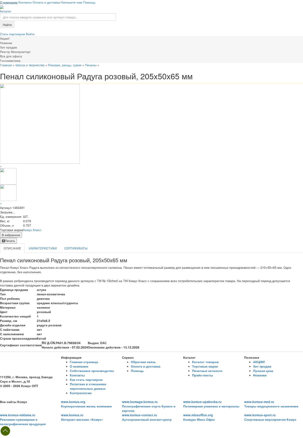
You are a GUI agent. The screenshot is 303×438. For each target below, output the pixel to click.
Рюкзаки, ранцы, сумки (64, 65)
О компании (9, 2)
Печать (10, 240)
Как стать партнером (86, 379)
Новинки (260, 375)
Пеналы (90, 65)
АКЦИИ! (259, 362)
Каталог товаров (205, 362)
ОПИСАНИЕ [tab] (12, 248)
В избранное (11, 235)
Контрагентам (80, 393)
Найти (7, 24)
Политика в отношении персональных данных (88, 386)
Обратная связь (143, 362)
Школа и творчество (30, 65)
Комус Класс (32, 230)
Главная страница (84, 362)
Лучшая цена (263, 370)
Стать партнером (13, 34)
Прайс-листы (202, 375)
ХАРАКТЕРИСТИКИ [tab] (43, 248)
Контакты (25, 2)
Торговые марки (205, 366)
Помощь (89, 2)
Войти (30, 34)
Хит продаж (262, 366)
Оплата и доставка (46, 2)
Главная (6, 65)
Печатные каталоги (207, 370)
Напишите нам (71, 2)
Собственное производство (92, 370)
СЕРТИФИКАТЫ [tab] (75, 248)
